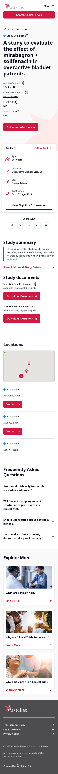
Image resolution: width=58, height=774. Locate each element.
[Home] (13, 6)
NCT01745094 (10, 96)
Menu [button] (47, 6)
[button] (29, 364)
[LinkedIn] (29, 225)
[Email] (37, 225)
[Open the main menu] (53, 6)
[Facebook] (12, 225)
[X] (20, 225)
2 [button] (21, 376)
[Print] (46, 225)
